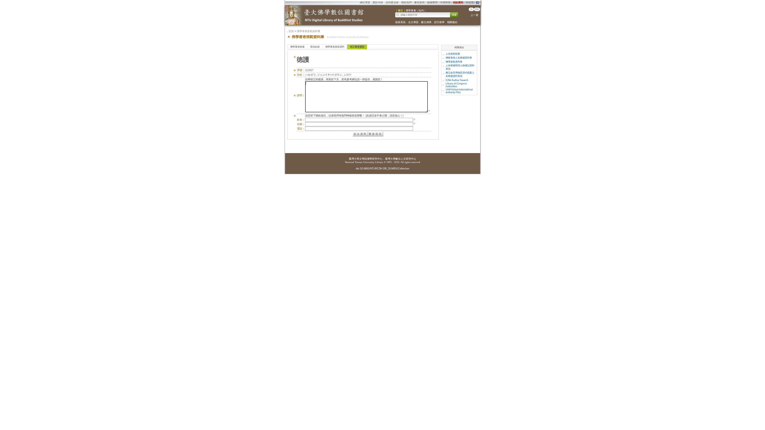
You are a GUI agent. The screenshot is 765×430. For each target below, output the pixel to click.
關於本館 (378, 2)
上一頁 (474, 15)
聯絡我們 (406, 2)
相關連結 (452, 22)
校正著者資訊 (357, 46)
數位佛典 (426, 22)
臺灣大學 (354, 158)
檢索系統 (400, 22)
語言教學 (439, 22)
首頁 (291, 31)
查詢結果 (315, 46)
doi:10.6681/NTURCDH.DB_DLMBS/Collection (382, 168)
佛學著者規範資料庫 (308, 31)
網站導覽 (365, 2)
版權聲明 (432, 2)
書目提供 (419, 2)
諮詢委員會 (392, 2)
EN (477, 9)
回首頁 (470, 2)
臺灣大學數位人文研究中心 (400, 158)
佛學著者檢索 (297, 46)
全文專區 (413, 22)
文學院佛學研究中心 (370, 158)
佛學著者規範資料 (334, 46)
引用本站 (445, 2)
